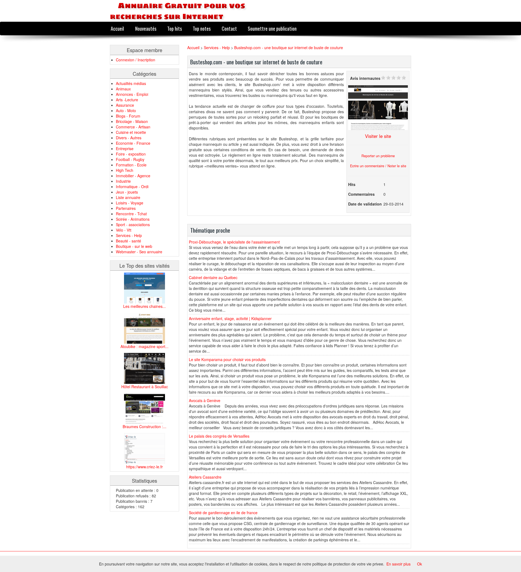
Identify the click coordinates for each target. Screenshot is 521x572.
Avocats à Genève (204, 400)
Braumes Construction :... (144, 426)
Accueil (117, 28)
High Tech (124, 170)
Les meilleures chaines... (144, 306)
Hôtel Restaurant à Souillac (144, 386)
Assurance (125, 105)
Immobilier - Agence (133, 175)
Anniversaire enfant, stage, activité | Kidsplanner (230, 318)
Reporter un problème (378, 155)
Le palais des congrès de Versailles (219, 436)
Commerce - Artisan (133, 126)
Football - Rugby (130, 159)
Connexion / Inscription (135, 59)
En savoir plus (398, 564)
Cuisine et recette (131, 132)
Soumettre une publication (272, 28)
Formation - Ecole (131, 165)
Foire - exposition (131, 154)
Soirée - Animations (133, 219)
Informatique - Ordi (132, 186)
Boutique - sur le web (134, 246)
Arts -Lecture (127, 99)
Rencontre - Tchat (131, 213)
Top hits (174, 28)
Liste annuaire (128, 197)
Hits (351, 184)
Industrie (123, 181)
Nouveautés (145, 28)
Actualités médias (131, 83)
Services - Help (129, 235)
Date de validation (365, 204)
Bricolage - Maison (132, 121)
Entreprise (125, 148)
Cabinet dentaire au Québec (213, 277)
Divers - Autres (128, 137)
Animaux (123, 88)
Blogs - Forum (128, 116)
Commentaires (361, 194)
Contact (229, 28)
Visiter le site (378, 136)
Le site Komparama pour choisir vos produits (227, 359)
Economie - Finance (133, 143)
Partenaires (126, 208)
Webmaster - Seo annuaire (139, 251)
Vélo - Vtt (123, 230)
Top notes (202, 28)
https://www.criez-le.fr (144, 466)
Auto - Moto (126, 110)
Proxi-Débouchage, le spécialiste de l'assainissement (234, 242)
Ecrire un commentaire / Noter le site (378, 165)
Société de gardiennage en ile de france (223, 512)
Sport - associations (133, 224)
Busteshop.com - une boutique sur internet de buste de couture (288, 47)
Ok (419, 564)
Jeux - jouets (127, 192)
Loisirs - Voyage (129, 203)
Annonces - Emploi (132, 94)
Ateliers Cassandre (205, 477)
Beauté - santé (128, 241)
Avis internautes (365, 78)
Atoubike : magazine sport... (144, 346)
